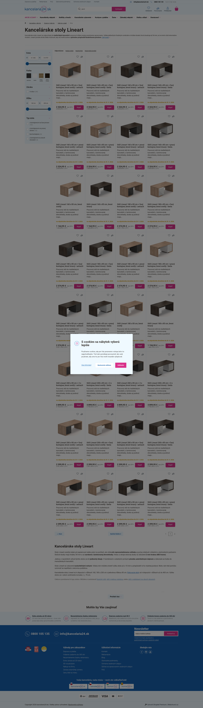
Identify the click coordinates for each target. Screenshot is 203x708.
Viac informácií (86, 365)
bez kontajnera (35, 134)
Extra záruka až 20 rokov (41, 616)
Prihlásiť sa (171, 633)
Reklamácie (43, 2)
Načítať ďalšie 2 (115, 534)
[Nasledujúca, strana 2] (170, 534)
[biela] (35, 77)
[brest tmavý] (47, 77)
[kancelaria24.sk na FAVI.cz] (28, 650)
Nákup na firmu (69, 667)
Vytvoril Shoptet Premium (156, 705)
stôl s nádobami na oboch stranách (141, 579)
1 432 (33, 58)
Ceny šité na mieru (70, 673)
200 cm (46, 103)
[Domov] (25, 23)
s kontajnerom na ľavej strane (39, 124)
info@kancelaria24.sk (74, 634)
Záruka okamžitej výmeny (73, 670)
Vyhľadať (118, 9)
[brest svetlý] (41, 77)
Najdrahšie (79, 51)
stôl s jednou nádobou (115, 579)
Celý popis (105, 37)
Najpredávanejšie (90, 51)
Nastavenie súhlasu (104, 365)
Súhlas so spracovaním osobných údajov (117, 667)
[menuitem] (31, 17)
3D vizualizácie (68, 664)
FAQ (51, 2)
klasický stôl (101, 579)
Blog (103, 658)
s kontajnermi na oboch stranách (37, 139)
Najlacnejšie (69, 51)
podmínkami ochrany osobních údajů (146, 640)
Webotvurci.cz (173, 705)
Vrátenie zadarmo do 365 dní (74, 655)
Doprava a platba (30, 2)
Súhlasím (121, 365)
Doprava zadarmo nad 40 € (119, 616)
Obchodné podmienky (63, 2)
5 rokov (33, 91)
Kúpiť (79, 107)
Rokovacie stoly (133, 573)
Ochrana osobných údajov (82, 2)
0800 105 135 (40, 634)
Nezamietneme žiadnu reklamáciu (84, 616)
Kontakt (96, 2)
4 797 (46, 58)
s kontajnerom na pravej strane (38, 129)
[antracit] (28, 77)
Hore (60, 534)
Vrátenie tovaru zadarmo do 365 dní (161, 616)
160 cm (33, 103)
